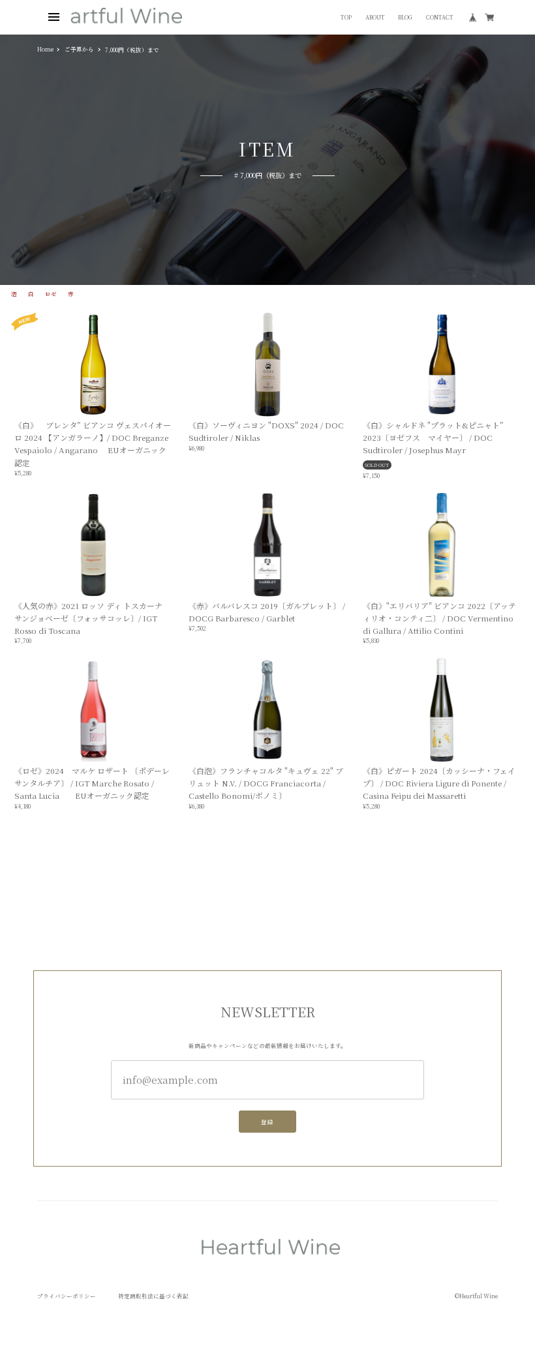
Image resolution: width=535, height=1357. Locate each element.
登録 (267, 1122)
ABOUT (375, 17)
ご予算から (79, 49)
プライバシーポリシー (66, 1296)
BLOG (405, 17)
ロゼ (51, 294)
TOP (346, 17)
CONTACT (439, 17)
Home (45, 49)
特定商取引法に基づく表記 (153, 1296)
